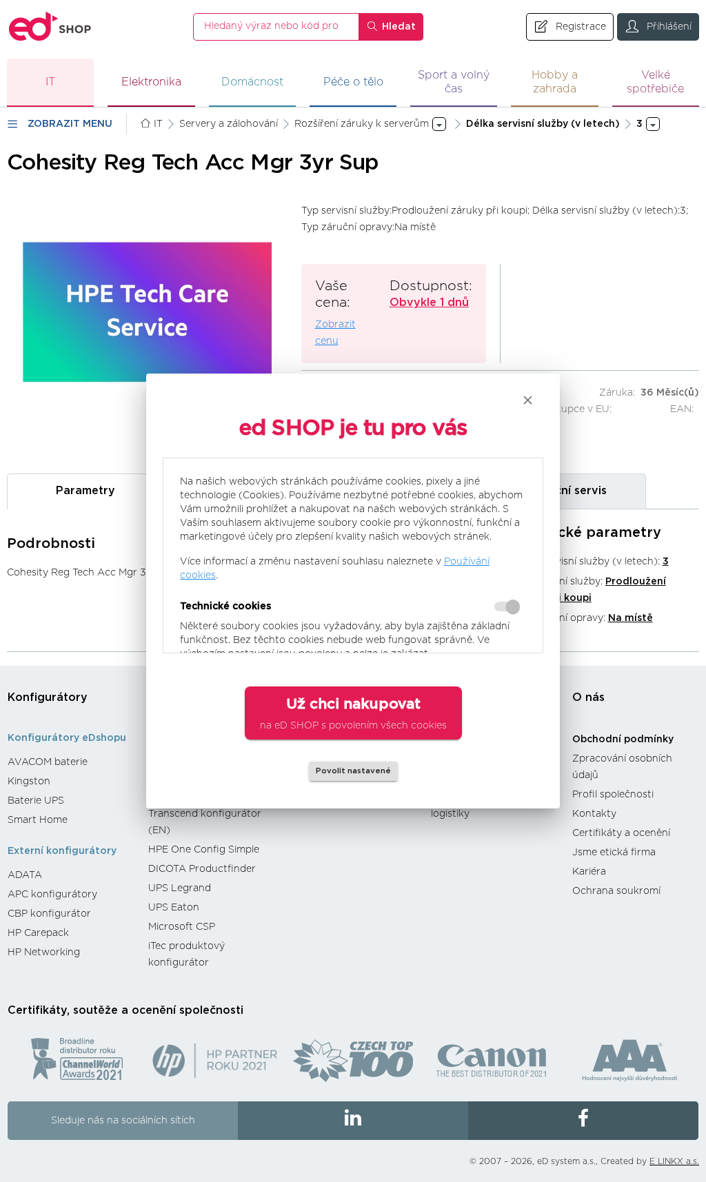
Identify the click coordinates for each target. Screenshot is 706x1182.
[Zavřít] (527, 400)
